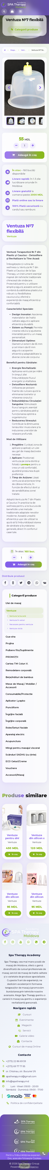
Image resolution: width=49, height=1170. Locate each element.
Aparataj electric (15, 734)
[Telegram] (44, 942)
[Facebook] (5, 942)
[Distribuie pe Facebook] (5, 583)
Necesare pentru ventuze (20, 624)
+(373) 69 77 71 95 (15, 1066)
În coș (14, 854)
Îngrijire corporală (16, 721)
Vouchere (11, 768)
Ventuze (24, 50)
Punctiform (12, 707)
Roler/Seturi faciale (17, 727)
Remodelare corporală (18, 670)
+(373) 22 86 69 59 (16, 1061)
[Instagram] (13, 942)
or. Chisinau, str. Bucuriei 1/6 (21, 1071)
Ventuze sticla (15, 628)
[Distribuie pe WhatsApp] (37, 583)
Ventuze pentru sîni (12, 837)
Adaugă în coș (26, 155)
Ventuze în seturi (16, 620)
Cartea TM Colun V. (17, 663)
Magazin (13, 50)
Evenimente (26, 1019)
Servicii (26, 1030)
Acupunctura (13, 741)
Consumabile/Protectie (19, 694)
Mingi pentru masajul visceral (23, 748)
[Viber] (36, 942)
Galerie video (26, 1036)
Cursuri (26, 1014)
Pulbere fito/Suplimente (19, 650)
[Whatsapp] (28, 942)
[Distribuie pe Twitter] (21, 583)
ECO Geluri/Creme (16, 761)
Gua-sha (10, 636)
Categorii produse (26, 29)
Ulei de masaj (13, 603)
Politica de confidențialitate (26, 1103)
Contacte (26, 1041)
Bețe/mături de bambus (19, 677)
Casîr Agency (31, 1167)
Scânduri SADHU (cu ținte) (21, 754)
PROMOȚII (12, 657)
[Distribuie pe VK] (45, 583)
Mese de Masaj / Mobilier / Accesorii (21, 686)
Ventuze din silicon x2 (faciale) (37, 897)
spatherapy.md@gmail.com (21, 1076)
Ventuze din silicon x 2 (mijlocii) (37, 838)
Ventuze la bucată (17, 616)
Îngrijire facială (14, 714)
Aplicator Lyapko (15, 700)
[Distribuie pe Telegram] (29, 583)
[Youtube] (20, 942)
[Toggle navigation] (20, 11)
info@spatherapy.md (17, 1081)
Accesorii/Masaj (15, 775)
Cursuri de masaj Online (26, 1046)
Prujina (10, 643)
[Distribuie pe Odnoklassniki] (13, 583)
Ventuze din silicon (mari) (12, 897)
